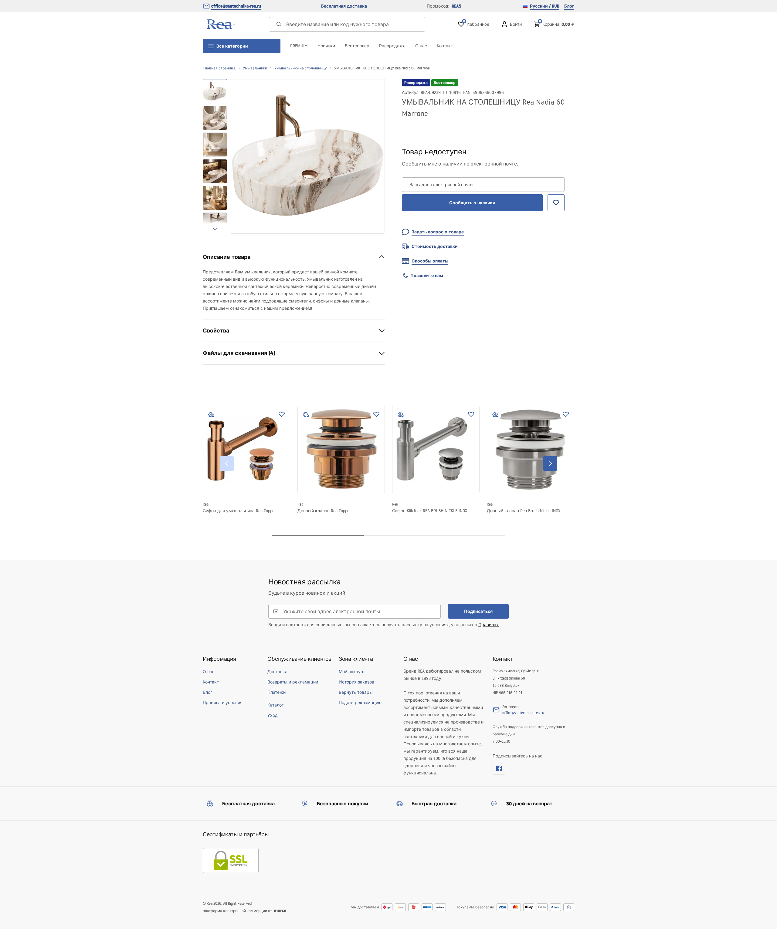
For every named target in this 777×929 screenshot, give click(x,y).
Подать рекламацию (360, 702)
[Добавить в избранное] (282, 414)
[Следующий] (550, 463)
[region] (215, 156)
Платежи (276, 692)
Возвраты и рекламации (292, 682)
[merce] (279, 910)
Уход (272, 715)
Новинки (326, 45)
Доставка (277, 671)
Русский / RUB (544, 6)
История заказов (356, 682)
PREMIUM (299, 45)
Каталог (275, 705)
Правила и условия (223, 702)
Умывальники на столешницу (300, 68)
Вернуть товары (356, 692)
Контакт (445, 45)
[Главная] (219, 24)
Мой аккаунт (352, 671)
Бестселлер (357, 45)
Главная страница (219, 68)
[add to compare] (211, 414)
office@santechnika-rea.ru (236, 6)
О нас (421, 45)
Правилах (488, 624)
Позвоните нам (426, 275)
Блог (569, 6)
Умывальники (255, 68)
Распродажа (392, 45)
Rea (206, 504)
